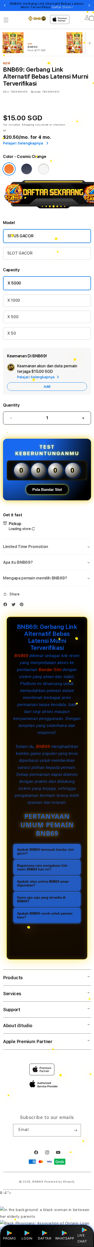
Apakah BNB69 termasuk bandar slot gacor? (45, 851)
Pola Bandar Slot (47, 489)
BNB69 (21, 656)
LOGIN (27, 1238)
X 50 (11, 333)
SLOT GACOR (20, 253)
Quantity (11, 405)
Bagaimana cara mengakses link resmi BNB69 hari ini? (42, 867)
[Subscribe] (75, 1130)
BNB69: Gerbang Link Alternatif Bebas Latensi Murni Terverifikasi (47, 5)
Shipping (28, 124)
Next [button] (89, 5)
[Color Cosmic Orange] (9, 169)
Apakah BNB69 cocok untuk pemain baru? (44, 915)
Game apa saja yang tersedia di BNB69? (41, 899)
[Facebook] (6, 605)
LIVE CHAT (82, 1238)
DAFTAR (44, 1238)
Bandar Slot (50, 670)
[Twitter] (14, 605)
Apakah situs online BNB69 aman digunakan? (43, 883)
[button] (6, 20)
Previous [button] (4, 5)
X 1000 (13, 300)
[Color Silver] (43, 168)
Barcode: (36, 91)
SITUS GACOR (20, 236)
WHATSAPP (64, 1238)
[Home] (37, 18)
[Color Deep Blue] (26, 168)
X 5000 (14, 283)
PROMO (9, 1238)
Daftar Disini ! (62, 7)
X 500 (12, 316)
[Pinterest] (22, 605)
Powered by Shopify (59, 1181)
